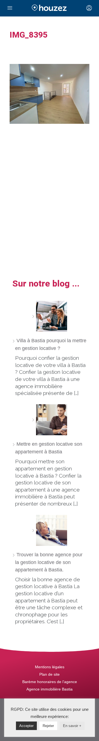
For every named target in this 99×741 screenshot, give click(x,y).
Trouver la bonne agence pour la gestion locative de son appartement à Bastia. (48, 562)
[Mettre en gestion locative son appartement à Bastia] (49, 419)
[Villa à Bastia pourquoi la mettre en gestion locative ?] (49, 316)
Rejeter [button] (48, 726)
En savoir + (72, 726)
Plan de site (49, 674)
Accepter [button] (26, 726)
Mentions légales (49, 667)
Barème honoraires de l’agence (49, 682)
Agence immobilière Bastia (49, 689)
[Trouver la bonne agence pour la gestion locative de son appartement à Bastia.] (49, 530)
